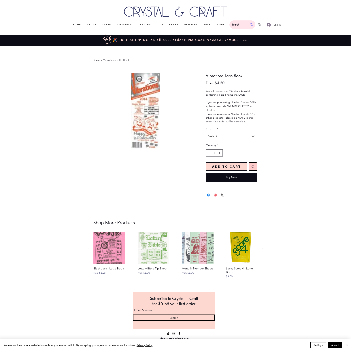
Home (96, 60)
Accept (335, 345)
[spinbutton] (214, 153)
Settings (318, 345)
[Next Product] (263, 248)
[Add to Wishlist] (253, 166)
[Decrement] (208, 153)
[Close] (346, 345)
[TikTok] (168, 333)
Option (212, 129)
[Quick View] (109, 248)
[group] (175, 259)
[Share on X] (222, 195)
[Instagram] (174, 333)
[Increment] (219, 153)
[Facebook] (179, 333)
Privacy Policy (144, 345)
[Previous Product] (88, 248)
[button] (259, 24)
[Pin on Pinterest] (215, 195)
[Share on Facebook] (208, 195)
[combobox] (231, 136)
